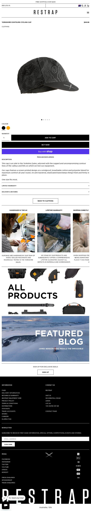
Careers (5, 416)
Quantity (5, 133)
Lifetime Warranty (54, 210)
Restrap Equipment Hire (11, 398)
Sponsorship (7, 480)
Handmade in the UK (18, 210)
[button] (41, 119)
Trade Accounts (8, 411)
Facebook (6, 459)
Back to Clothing (45, 201)
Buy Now (46, 145)
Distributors (7, 406)
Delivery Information (11, 393)
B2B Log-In (6, 5)
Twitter (5, 464)
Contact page (51, 411)
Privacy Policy (8, 400)
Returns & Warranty (10, 395)
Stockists (6, 408)
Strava (4, 469)
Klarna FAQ (6, 419)
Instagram (6, 462)
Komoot (5, 472)
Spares (4, 414)
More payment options (45, 157)
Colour (5, 124)
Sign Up (45, 372)
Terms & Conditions (10, 403)
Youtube (5, 467)
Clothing (5, 26)
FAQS (4, 390)
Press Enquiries (8, 477)
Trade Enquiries (8, 482)
